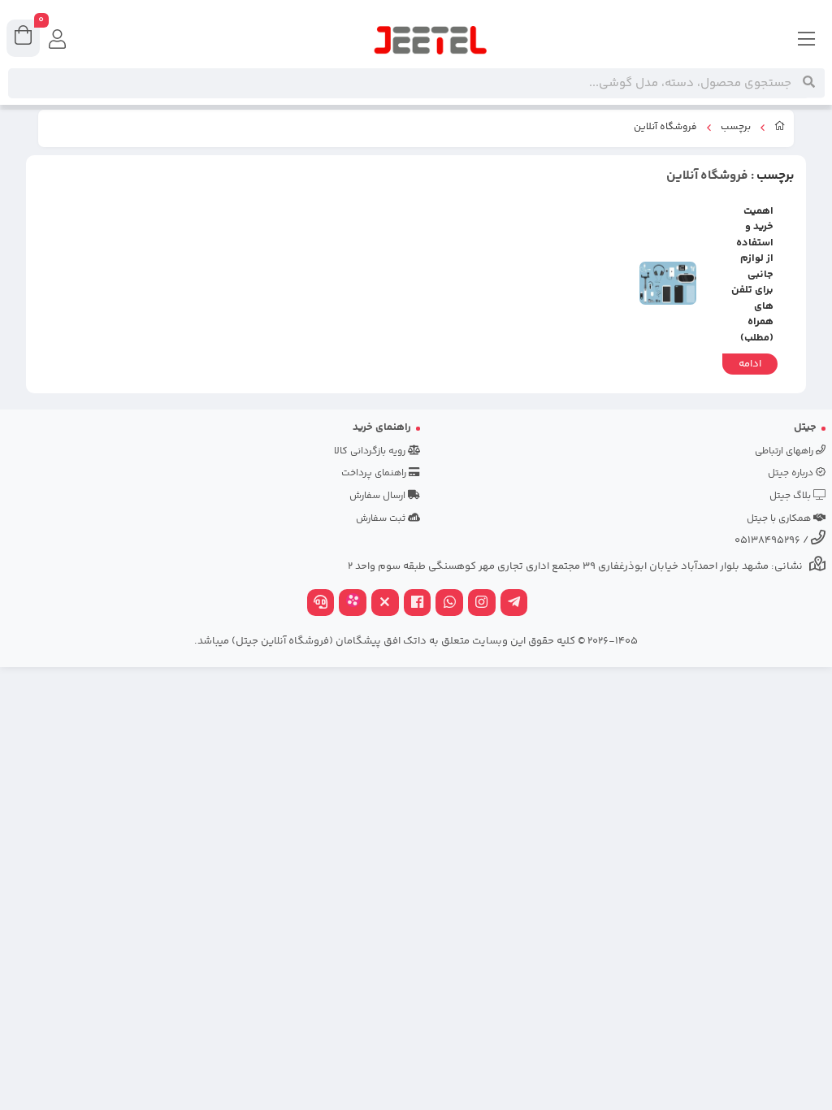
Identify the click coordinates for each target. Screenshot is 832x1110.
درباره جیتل (792, 473)
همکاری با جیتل (780, 519)
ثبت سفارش (382, 519)
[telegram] (514, 604)
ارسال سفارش (378, 496)
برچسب (736, 127)
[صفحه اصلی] (780, 128)
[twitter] (385, 604)
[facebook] (418, 604)
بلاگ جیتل (791, 496)
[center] (809, 83)
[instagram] (482, 604)
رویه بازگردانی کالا (371, 451)
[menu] (807, 41)
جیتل (805, 427)
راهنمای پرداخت (375, 473)
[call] (321, 604)
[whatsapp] (449, 604)
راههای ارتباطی (785, 451)
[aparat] (353, 604)
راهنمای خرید (382, 427)
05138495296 (767, 540)
